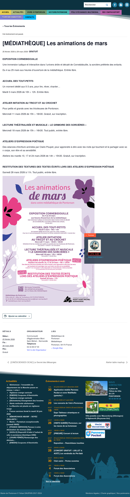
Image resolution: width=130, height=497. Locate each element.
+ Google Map (57, 348)
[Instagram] (120, 4)
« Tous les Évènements (14, 26)
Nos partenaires (123, 493)
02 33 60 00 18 (115, 399)
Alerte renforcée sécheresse (22, 403)
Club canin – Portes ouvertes (66, 461)
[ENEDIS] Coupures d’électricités (24, 395)
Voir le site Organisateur (36, 350)
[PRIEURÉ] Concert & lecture (66, 433)
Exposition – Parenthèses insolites (69, 443)
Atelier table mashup (115, 362)
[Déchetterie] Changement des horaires (27, 401)
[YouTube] (127, 4)
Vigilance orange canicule (21, 393)
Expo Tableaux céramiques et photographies (66, 414)
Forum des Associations (64, 468)
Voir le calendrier (53, 481)
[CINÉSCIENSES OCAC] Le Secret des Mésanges (33, 362)
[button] (90, 235)
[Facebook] (114, 4)
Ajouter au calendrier (17, 316)
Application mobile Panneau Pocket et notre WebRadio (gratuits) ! (66, 392)
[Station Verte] (92, 407)
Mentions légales (93, 493)
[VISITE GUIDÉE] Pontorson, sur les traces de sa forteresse (67, 424)
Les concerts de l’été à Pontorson (68, 403)
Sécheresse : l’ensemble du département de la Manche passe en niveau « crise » (22, 387)
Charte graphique (108, 493)
